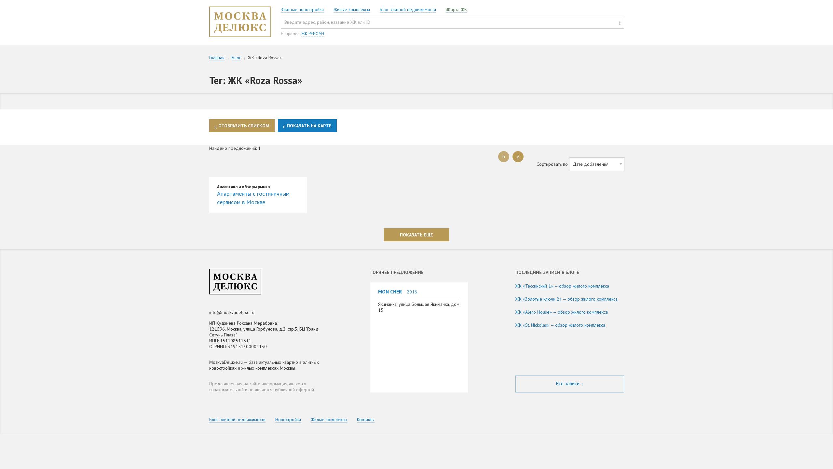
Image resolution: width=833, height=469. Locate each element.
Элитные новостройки (302, 9)
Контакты (366, 419)
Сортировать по (552, 164)
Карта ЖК (457, 9)
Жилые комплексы (352, 9)
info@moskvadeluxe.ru (231, 312)
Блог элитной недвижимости (408, 9)
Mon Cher (390, 291)
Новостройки (288, 419)
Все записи (568, 383)
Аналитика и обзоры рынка (243, 187)
